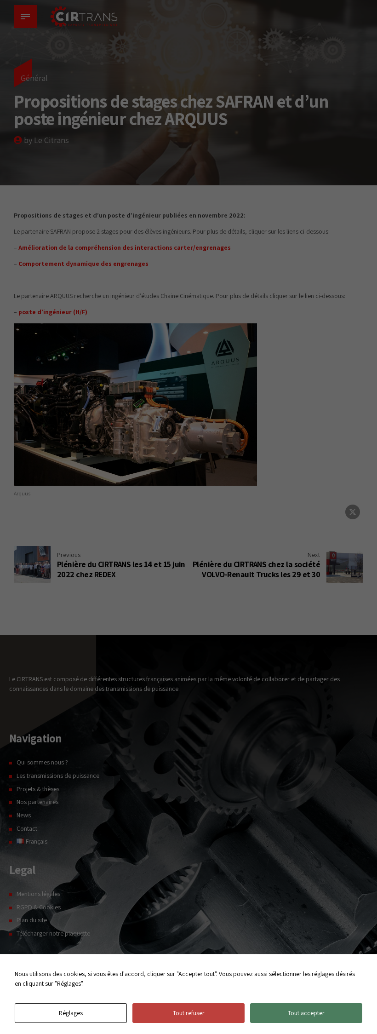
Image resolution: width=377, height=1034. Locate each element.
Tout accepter (306, 1013)
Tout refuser (189, 1013)
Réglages (71, 1013)
